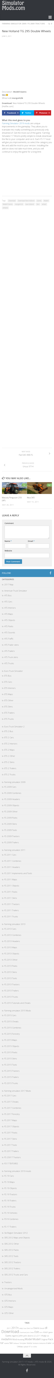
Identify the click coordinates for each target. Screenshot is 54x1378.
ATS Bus (8, 595)
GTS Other (9, 1313)
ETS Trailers (9, 712)
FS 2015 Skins (10, 1058)
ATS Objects (9, 620)
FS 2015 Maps (10, 1040)
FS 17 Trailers (10, 1226)
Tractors (8, 1282)
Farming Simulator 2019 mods (16, 123)
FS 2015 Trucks (11, 1083)
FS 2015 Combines (12, 1027)
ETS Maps (8, 694)
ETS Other (8, 700)
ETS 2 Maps (9, 749)
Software (16, 1343)
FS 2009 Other (11, 811)
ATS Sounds (9, 632)
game (51, 1332)
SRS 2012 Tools (11, 1256)
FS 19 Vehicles (10, 1213)
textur (30, 1343)
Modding (20, 1339)
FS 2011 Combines (12, 861)
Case (24, 1328)
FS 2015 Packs (10, 1052)
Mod (14, 1339)
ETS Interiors (10, 688)
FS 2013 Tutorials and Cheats (17, 1003)
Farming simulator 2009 (14, 23)
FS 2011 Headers (12, 867)
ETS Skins (8, 706)
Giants (39, 201)
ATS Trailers (9, 651)
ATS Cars (8, 601)
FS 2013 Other (11, 959)
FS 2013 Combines (12, 935)
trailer (49, 1343)
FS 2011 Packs (10, 891)
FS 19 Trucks (10, 1206)
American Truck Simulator (15, 590)
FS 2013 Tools (10, 978)
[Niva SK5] (39, 488)
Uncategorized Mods (13, 1288)
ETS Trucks (9, 719)
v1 (30, 1346)
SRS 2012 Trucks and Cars (16, 1274)
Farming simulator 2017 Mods (17, 1090)
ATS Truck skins (11, 657)
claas (28, 1328)
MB (48, 1336)
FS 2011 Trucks (11, 916)
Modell (46, 201)
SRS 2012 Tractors (12, 1262)
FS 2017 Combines (12, 1108)
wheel (44, 204)
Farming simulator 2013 (14, 924)
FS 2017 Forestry (12, 1114)
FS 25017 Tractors (12, 1157)
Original (44, 1339)
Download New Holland (26, 201)
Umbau (20, 1346)
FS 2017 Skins (10, 1138)
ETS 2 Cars (9, 737)
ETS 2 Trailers (10, 768)
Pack (50, 1339)
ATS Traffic (8, 638)
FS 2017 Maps (10, 1120)
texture (36, 1343)
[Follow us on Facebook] (50, 573)
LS (35, 1335)
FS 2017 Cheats (11, 1101)
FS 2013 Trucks (11, 996)
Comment (9, 523)
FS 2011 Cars (10, 854)
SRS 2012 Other (11, 1243)
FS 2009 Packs (10, 817)
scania (6, 1343)
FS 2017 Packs (10, 1132)
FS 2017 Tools (10, 1145)
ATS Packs (8, 626)
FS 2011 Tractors (12, 904)
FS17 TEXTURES (11, 1163)
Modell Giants (7, 204)
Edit (36, 1332)
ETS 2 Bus (8, 731)
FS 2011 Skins (10, 898)
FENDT (45, 1332)
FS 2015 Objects (11, 1046)
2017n (15, 1328)
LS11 (38, 1335)
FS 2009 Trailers (11, 842)
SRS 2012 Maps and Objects (17, 1237)
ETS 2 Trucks (9, 774)
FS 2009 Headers (12, 799)
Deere (36, 1328)
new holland (29, 204)
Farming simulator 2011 (14, 850)
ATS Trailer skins (11, 644)
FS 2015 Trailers (11, 1077)
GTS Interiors (10, 1300)
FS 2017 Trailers (11, 1151)
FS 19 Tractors (10, 1194)
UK (53, 1343)
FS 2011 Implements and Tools (18, 873)
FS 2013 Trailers (11, 990)
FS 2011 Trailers (11, 910)
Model (28, 1339)
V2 (32, 1347)
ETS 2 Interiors (10, 743)
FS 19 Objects (10, 1188)
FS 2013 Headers (12, 941)
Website (8, 550)
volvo (35, 1347)
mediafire (6, 1339)
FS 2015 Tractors (12, 1071)
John (20, 1335)
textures (42, 1343)
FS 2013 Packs (10, 966)
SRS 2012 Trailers (12, 1268)
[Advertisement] (27, 64)
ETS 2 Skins (9, 762)
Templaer (23, 1343)
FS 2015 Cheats (11, 1021)
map (43, 1335)
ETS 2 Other (9, 756)
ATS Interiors (10, 607)
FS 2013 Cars (10, 929)
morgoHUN (19, 204)
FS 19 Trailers (10, 1200)
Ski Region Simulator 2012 (16, 1233)
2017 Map (8, 584)
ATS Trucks (9, 663)
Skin (37, 204)
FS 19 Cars (9, 1175)
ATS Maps (8, 614)
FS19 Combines (11, 1219)
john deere (28, 1335)
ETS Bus (7, 675)
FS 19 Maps (9, 1182)
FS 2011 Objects (11, 885)
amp (21, 1328)
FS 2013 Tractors (12, 984)
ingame (15, 1336)
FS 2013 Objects (11, 953)
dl (46, 1328)
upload (25, 1347)
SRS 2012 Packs (11, 1250)
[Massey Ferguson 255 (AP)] (14, 488)
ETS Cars (8, 682)
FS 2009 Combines (12, 793)
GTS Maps (8, 1307)
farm (41, 1332)
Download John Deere (27, 1332)
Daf (31, 1328)
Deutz (42, 1328)
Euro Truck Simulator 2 (14, 726)
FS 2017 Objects (11, 1126)
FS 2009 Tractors (36, 23)
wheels (5, 208)
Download (12, 201)
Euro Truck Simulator (13, 671)
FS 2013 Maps (10, 947)
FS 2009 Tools (10, 830)
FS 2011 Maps (10, 879)
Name (8, 541)
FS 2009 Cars (10, 786)
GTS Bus (8, 1294)
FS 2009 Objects (11, 805)
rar (2, 1343)
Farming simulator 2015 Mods (17, 1010)
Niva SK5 (31, 497)
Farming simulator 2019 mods (17, 1171)
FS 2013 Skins (10, 972)
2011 (9, 1328)
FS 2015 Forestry (12, 1033)
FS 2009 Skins (10, 824)
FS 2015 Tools (10, 1064)
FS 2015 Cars (10, 1015)
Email (31, 541)
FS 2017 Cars (10, 1095)
